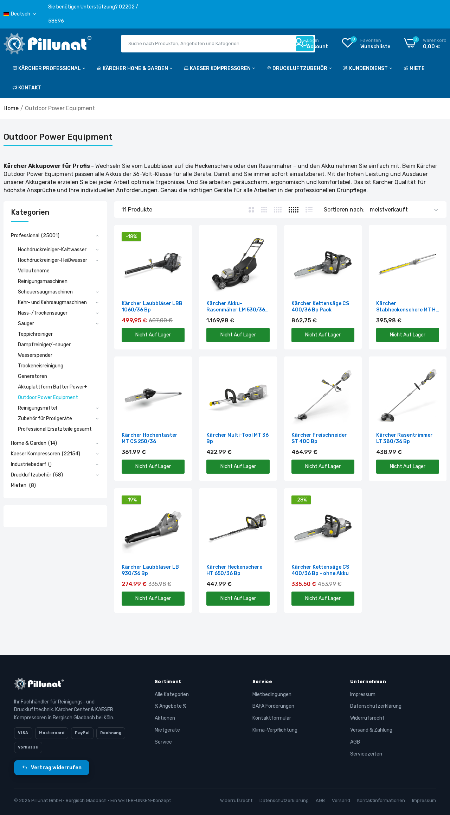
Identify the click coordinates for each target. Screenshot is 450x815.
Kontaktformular (271, 718)
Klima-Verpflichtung (274, 730)
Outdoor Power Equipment (48, 397)
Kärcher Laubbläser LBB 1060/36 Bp (152, 307)
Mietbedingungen (271, 694)
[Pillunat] (47, 45)
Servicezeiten (366, 754)
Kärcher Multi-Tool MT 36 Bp (237, 438)
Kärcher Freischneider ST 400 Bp (319, 438)
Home (11, 108)
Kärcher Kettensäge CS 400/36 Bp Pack (320, 307)
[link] (178, 238)
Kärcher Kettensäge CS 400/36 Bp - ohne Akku (320, 570)
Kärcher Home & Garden (136, 68)
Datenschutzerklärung (375, 706)
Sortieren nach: (344, 209)
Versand (341, 800)
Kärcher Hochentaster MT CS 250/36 (150, 438)
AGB (355, 742)
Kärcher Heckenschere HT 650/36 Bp (234, 570)
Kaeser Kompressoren (221, 68)
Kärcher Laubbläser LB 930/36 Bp (150, 570)
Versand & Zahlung (371, 730)
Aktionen (165, 718)
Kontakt (29, 88)
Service (163, 742)
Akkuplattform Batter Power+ (52, 387)
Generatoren (32, 376)
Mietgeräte (167, 730)
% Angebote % (170, 706)
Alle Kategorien (172, 694)
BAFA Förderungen (273, 706)
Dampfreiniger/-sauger (44, 345)
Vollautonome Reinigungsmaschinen (43, 276)
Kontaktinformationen (381, 800)
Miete (417, 68)
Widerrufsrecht (367, 718)
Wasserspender (35, 355)
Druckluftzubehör (300, 68)
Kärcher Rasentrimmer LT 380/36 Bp (404, 438)
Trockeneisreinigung (40, 366)
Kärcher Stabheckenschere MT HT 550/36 (407, 307)
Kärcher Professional (50, 68)
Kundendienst (369, 68)
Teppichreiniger (35, 334)
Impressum (362, 694)
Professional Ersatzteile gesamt (55, 429)
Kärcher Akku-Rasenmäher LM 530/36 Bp (235, 307)
